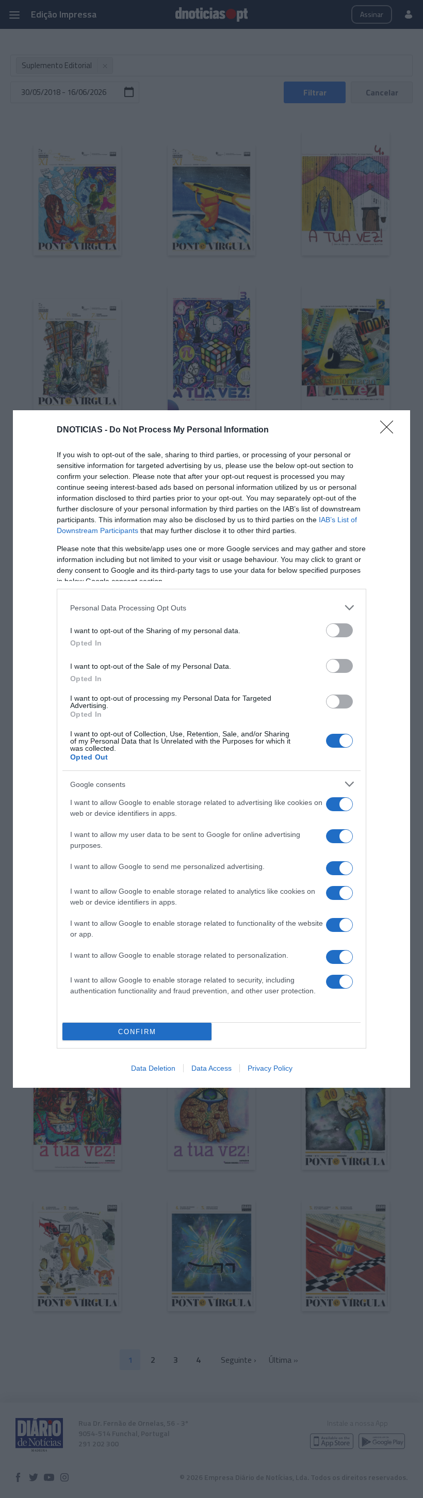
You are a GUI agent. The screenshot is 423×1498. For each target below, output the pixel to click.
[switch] (339, 630)
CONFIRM (137, 1032)
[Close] (390, 430)
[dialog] (211, 749)
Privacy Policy (270, 1068)
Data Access (211, 1068)
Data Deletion (153, 1068)
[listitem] (211, 607)
